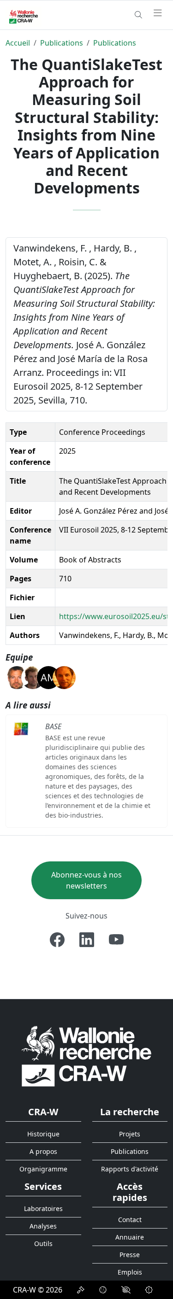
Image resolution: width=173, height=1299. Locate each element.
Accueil (18, 43)
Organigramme (43, 1168)
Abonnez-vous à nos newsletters (86, 880)
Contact (130, 1219)
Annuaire (129, 1237)
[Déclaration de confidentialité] (81, 1290)
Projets (129, 1133)
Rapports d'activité (129, 1168)
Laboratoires (43, 1208)
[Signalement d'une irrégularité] (149, 1290)
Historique (43, 1133)
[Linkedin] (86, 939)
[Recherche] (138, 14)
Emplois (130, 1272)
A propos (43, 1151)
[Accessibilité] (126, 1290)
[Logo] (86, 1055)
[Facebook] (57, 939)
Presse (129, 1254)
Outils (43, 1243)
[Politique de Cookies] (103, 1290)
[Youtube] (116, 939)
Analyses (43, 1226)
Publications (61, 43)
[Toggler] (157, 13)
